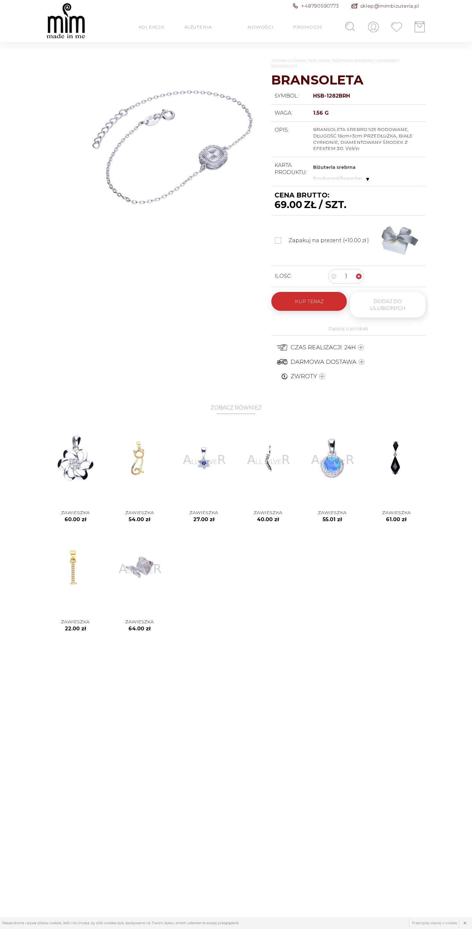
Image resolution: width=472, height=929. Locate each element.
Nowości (260, 27)
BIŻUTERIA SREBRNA (353, 60)
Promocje (307, 27)
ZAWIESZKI (387, 60)
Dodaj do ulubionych (388, 304)
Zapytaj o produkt (348, 328)
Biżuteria (198, 27)
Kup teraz (309, 301)
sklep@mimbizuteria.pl (389, 6)
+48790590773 (320, 6)
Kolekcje (151, 27)
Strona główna (288, 60)
